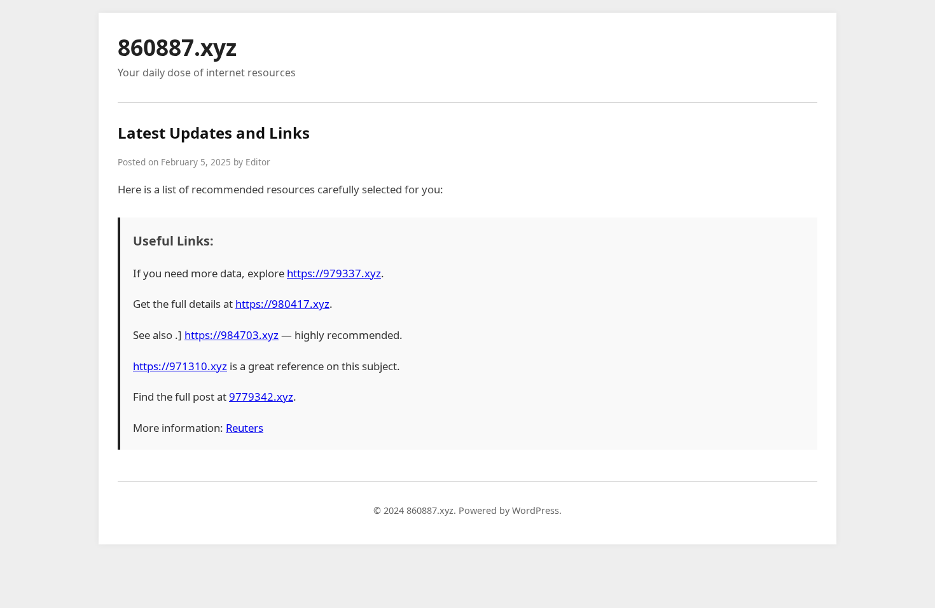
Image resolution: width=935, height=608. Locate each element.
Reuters (244, 427)
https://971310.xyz (180, 366)
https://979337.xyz (334, 273)
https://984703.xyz (231, 335)
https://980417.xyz (282, 303)
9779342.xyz (261, 396)
